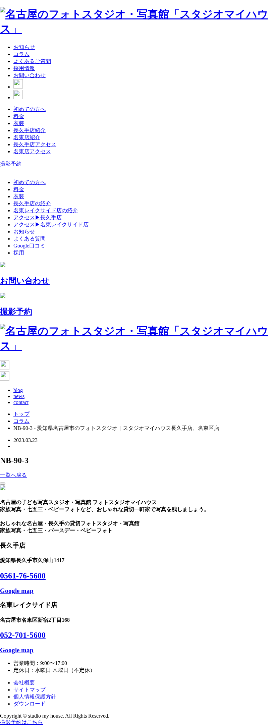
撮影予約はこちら (21, 722)
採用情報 (24, 68)
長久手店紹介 (29, 130)
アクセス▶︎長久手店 (37, 217)
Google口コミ (29, 245)
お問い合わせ (29, 75)
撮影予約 (10, 164)
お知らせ (24, 47)
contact (21, 402)
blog (18, 390)
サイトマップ (29, 689)
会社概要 (24, 682)
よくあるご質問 (32, 61)
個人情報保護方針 (34, 697)
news (18, 396)
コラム (21, 54)
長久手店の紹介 (32, 203)
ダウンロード (29, 704)
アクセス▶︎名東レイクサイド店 (51, 224)
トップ (21, 414)
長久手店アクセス (34, 144)
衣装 (18, 123)
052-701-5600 (23, 635)
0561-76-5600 (23, 575)
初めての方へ (29, 109)
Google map (17, 590)
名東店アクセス (32, 151)
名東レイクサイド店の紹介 (45, 210)
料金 (18, 116)
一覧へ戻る (13, 475)
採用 (18, 253)
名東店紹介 (26, 137)
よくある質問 (29, 238)
